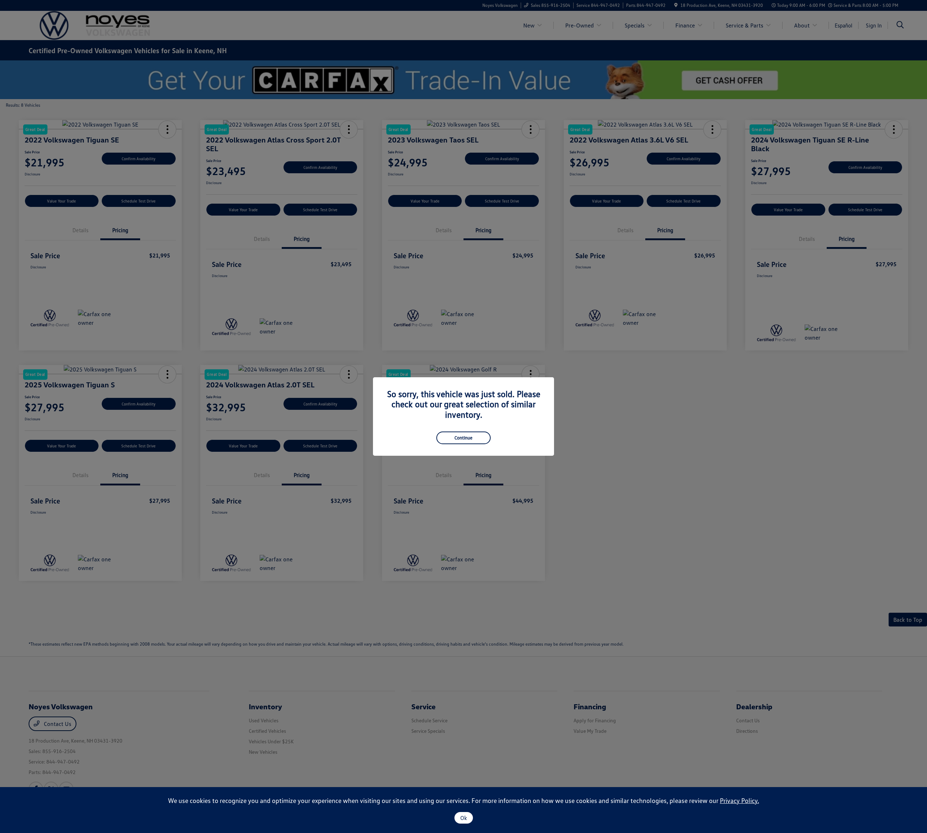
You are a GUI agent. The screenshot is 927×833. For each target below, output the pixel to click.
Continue (463, 438)
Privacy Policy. (739, 800)
